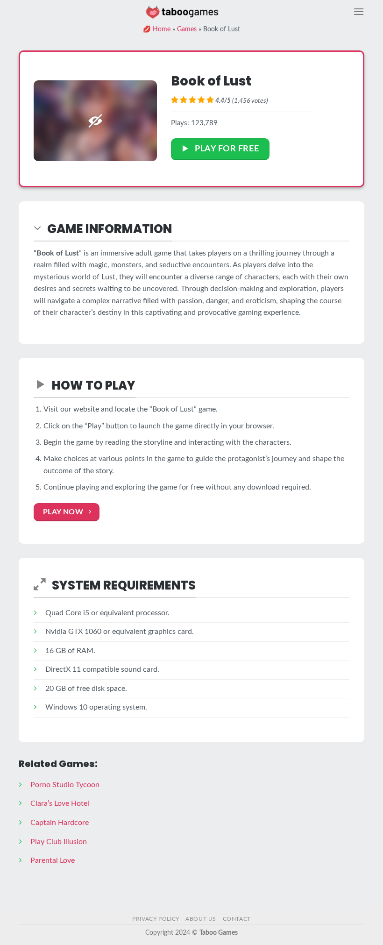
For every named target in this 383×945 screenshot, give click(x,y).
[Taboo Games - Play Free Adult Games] (182, 12)
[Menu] (358, 11)
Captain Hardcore (59, 822)
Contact (237, 919)
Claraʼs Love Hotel (59, 803)
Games (187, 29)
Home (161, 29)
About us (200, 919)
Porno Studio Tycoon (64, 785)
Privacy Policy (155, 919)
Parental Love (52, 860)
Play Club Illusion (58, 842)
